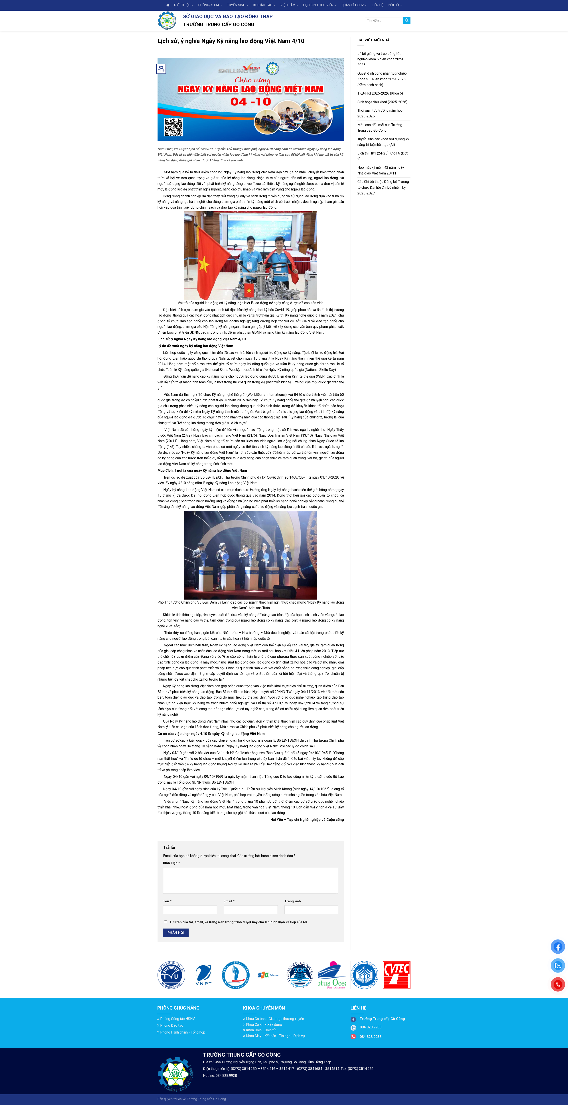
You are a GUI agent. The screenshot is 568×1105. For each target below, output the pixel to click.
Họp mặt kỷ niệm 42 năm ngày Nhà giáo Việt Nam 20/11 (380, 170)
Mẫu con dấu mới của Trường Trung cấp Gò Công (379, 128)
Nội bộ (394, 5)
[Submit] (406, 20)
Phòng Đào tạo (171, 1025)
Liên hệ (378, 5)
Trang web (292, 901)
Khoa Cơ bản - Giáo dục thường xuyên (275, 1019)
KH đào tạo (262, 5)
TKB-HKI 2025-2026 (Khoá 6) (380, 93)
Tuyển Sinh (236, 5)
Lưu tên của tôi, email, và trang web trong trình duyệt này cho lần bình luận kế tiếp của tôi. (239, 922)
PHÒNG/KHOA (208, 5)
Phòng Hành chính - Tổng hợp (182, 1032)
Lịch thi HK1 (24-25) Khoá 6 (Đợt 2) (382, 156)
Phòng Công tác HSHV (177, 1019)
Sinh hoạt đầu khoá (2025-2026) (382, 102)
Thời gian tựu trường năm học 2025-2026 (379, 113)
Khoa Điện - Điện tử (261, 1030)
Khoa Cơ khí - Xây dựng (264, 1024)
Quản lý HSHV (352, 5)
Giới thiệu (182, 5)
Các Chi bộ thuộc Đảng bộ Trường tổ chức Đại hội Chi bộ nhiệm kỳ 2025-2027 (383, 187)
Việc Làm (287, 5)
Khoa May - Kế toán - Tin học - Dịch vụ (275, 1036)
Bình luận (171, 863)
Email (229, 901)
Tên (167, 901)
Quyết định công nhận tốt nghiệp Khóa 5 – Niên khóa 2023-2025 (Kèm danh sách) (382, 79)
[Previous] (157, 977)
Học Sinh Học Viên (318, 5)
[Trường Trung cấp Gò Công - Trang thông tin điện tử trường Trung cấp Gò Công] (167, 20)
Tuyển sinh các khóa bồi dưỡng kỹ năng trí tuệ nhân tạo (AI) (383, 142)
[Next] (410, 977)
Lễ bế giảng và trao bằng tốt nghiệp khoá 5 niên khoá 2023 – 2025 (381, 59)
